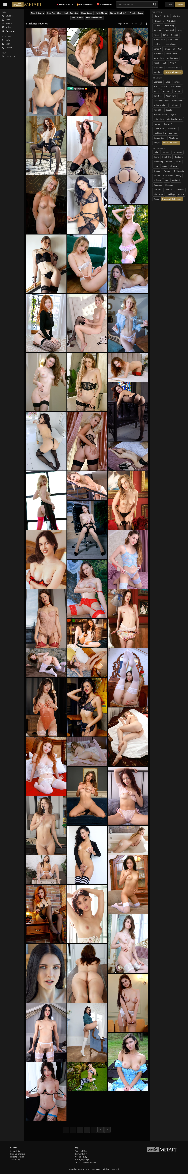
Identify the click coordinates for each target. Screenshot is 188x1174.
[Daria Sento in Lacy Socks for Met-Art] (87, 263)
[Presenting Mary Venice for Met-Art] (46, 42)
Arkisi (168, 82)
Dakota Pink (171, 54)
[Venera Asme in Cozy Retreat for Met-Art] (87, 751)
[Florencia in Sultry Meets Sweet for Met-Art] (127, 56)
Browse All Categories (171, 199)
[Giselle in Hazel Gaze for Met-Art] (46, 559)
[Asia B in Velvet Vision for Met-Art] (87, 633)
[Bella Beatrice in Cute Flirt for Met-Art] (127, 367)
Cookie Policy (81, 1157)
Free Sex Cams (136, 13)
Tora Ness (158, 96)
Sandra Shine (160, 138)
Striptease (177, 152)
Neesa (157, 35)
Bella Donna (172, 58)
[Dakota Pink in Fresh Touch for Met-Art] (87, 973)
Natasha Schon (160, 115)
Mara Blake (159, 58)
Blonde (169, 162)
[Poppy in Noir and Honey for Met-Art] (46, 204)
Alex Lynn (167, 91)
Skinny (157, 176)
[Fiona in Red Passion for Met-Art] (46, 766)
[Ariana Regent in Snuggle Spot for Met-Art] (127, 795)
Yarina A (157, 49)
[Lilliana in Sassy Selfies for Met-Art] (127, 1002)
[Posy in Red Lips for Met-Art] (46, 1032)
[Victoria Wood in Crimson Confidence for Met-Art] (87, 56)
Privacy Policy (81, 1154)
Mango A (157, 30)
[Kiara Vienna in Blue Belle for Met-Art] (127, 559)
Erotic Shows (101, 13)
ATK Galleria (77, 18)
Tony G (157, 143)
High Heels (168, 176)
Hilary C (157, 16)
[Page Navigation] (107, 1130)
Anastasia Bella (173, 68)
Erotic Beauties (71, 13)
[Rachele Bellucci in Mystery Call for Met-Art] (87, 145)
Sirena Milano (169, 44)
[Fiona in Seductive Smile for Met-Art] (46, 322)
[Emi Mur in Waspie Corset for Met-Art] (87, 382)
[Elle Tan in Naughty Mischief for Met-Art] (127, 234)
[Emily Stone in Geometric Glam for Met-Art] (46, 145)
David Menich (160, 133)
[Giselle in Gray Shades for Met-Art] (87, 663)
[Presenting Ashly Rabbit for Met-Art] (87, 914)
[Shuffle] (141, 23)
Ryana (167, 49)
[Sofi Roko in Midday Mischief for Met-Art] (127, 456)
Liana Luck (169, 30)
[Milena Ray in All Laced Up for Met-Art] (87, 204)
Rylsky (156, 91)
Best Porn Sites (54, 13)
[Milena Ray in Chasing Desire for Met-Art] (87, 855)
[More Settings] (146, 23)
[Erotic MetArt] (27, 4)
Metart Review (37, 13)
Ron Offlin (158, 110)
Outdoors (179, 157)
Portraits (157, 190)
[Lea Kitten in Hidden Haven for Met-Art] (87, 589)
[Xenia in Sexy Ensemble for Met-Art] (127, 500)
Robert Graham (160, 105)
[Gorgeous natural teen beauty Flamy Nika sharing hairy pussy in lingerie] (87, 529)
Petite (178, 162)
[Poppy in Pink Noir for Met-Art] (87, 441)
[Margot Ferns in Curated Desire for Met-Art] (127, 618)
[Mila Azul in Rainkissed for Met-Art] (46, 1091)
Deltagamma (177, 101)
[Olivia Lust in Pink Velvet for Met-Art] (127, 943)
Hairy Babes (86, 13)
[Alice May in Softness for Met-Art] (127, 322)
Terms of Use (81, 1151)
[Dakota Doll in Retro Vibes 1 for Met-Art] (46, 707)
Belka (166, 16)
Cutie (156, 166)
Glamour (168, 190)
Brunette (166, 152)
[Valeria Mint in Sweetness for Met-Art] (87, 322)
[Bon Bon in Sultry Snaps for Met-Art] (87, 795)
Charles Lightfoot (174, 119)
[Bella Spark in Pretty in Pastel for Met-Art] (46, 86)
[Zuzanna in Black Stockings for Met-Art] (46, 263)
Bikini (156, 199)
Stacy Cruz (158, 54)
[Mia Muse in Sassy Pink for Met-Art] (46, 500)
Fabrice (157, 124)
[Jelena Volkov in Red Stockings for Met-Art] (46, 618)
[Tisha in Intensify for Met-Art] (46, 914)
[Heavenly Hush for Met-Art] (46, 663)
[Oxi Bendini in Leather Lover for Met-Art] (127, 411)
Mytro (173, 115)
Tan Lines (180, 190)
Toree (165, 35)
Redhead (176, 180)
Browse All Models (173, 72)
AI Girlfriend (104, 4)
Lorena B (158, 25)
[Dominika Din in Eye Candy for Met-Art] (127, 116)
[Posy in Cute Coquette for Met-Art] (46, 973)
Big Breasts (179, 171)
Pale (166, 180)
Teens (156, 157)
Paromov (173, 133)
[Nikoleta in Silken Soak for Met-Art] (127, 840)
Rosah (156, 63)
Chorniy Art (168, 124)
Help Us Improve (17, 1154)
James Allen (159, 129)
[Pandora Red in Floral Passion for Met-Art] (46, 441)
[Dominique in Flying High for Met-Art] (46, 870)
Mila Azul (176, 16)
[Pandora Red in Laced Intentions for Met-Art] (127, 175)
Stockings (170, 194)
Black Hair (158, 194)
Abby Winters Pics (94, 18)
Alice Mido (158, 68)
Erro (155, 86)
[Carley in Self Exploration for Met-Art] (46, 382)
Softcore (157, 180)
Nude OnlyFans (84, 4)
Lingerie (173, 166)
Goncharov (172, 129)
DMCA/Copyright (82, 1160)
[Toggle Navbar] (5, 4)
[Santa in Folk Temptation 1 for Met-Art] (127, 278)
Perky (178, 176)
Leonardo (158, 82)
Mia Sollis (171, 21)
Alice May (177, 49)
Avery (180, 30)
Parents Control (17, 1157)
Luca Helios (176, 86)
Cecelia (169, 110)
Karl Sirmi (175, 105)
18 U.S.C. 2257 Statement (85, 1162)
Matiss (177, 82)
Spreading (158, 162)
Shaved (157, 171)
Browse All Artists (171, 143)
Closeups (169, 185)
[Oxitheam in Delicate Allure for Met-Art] (127, 884)
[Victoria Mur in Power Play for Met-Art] (87, 707)
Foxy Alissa (159, 21)
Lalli (164, 63)
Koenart (164, 86)
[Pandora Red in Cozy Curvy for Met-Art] (87, 1032)
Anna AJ (173, 63)
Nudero (178, 91)
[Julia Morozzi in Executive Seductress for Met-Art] (46, 825)
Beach (181, 194)
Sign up (179, 4)
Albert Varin (171, 96)
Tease (164, 166)
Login (169, 4)
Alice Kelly (169, 25)
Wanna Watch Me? (118, 13)
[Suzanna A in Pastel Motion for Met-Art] (127, 1062)
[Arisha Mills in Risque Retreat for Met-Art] (127, 736)
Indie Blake (159, 119)
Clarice (157, 44)
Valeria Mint (173, 39)
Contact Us (15, 1151)
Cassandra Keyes (161, 101)
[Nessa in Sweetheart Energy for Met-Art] (127, 677)
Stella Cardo (159, 39)
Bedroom (158, 185)
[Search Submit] (155, 4)
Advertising (15, 1160)
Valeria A (158, 72)
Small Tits (166, 157)
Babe (156, 152)
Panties (167, 171)
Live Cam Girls (66, 4)
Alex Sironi (173, 138)
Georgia (174, 35)
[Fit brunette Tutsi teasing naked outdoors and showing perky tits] (87, 1077)
